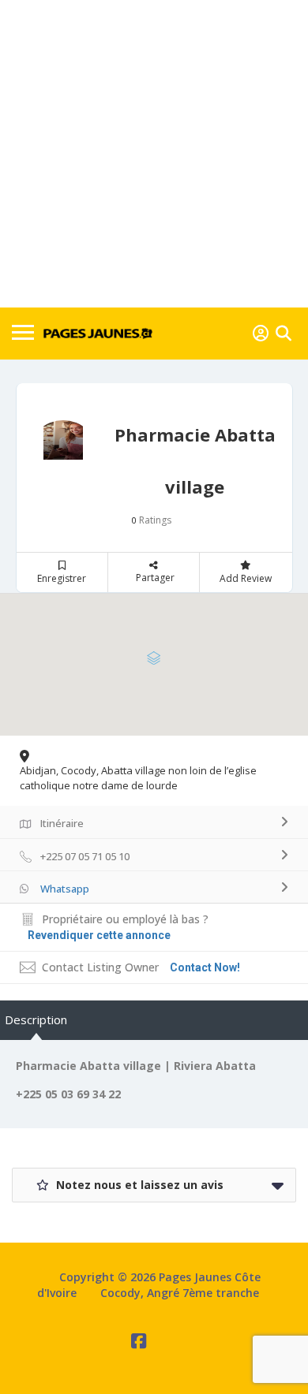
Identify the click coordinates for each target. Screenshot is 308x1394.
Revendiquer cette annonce (99, 935)
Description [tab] (36, 1019)
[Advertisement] (154, 154)
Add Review (246, 578)
